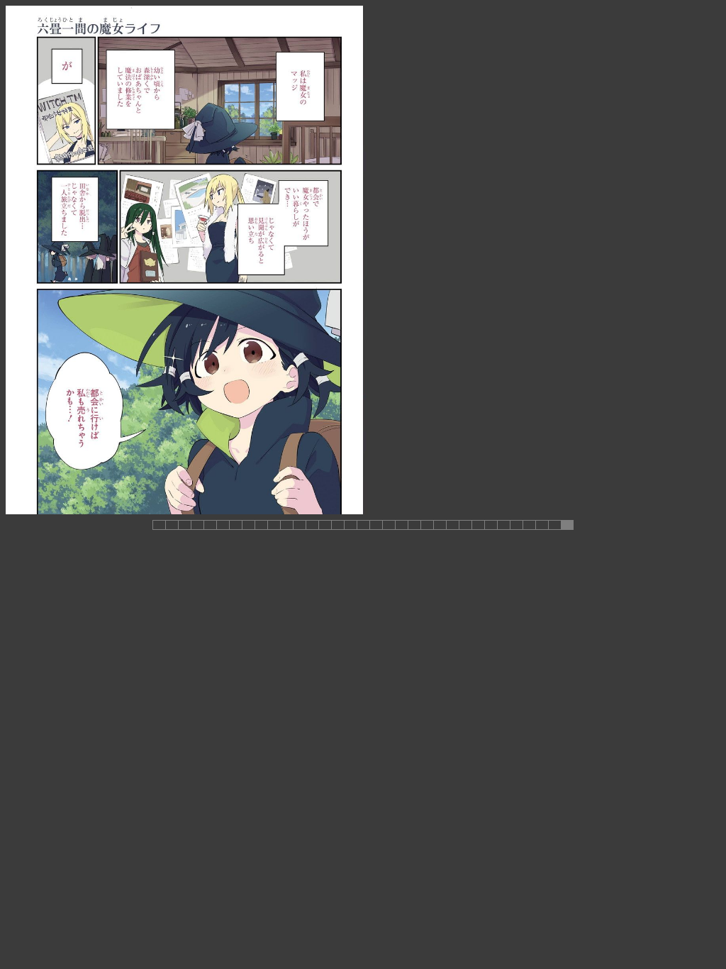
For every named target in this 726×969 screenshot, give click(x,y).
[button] (158, 525)
